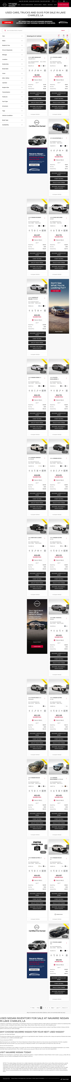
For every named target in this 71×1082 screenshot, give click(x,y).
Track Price (38, 80)
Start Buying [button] (37, 98)
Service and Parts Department (6, 1045)
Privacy (50, 1078)
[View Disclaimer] (41, 70)
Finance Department (4, 1039)
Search (63, 30)
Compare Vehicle (35, 114)
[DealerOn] (6, 1078)
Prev (37, 1007)
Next (53, 1007)
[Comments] (45, 70)
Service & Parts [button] (38, 4)
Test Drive (2, 1034)
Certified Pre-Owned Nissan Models (34, 1027)
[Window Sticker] (45, 230)
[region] (37, 87)
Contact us (61, 1054)
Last (57, 1007)
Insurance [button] (50, 4)
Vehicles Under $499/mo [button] (27, 4)
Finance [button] (45, 4)
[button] (46, 46)
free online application (20, 1043)
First (32, 1007)
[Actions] (44, 58)
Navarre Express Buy (63, 4)
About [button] (55, 4)
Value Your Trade (37, 102)
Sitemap (54, 1078)
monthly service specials (28, 1049)
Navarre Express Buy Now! (37, 94)
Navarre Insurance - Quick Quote (37, 107)
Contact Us (46, 1078)
